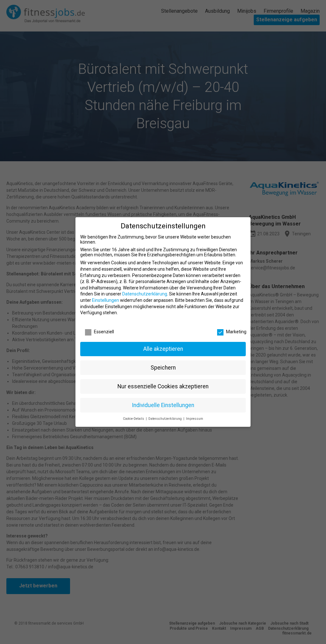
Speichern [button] (163, 367)
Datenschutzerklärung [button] (165, 419)
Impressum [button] (194, 419)
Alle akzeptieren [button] (163, 349)
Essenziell (104, 331)
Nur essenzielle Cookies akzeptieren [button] (163, 386)
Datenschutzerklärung (144, 293)
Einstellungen (105, 300)
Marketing (236, 331)
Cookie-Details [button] (134, 419)
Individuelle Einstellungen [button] (163, 405)
